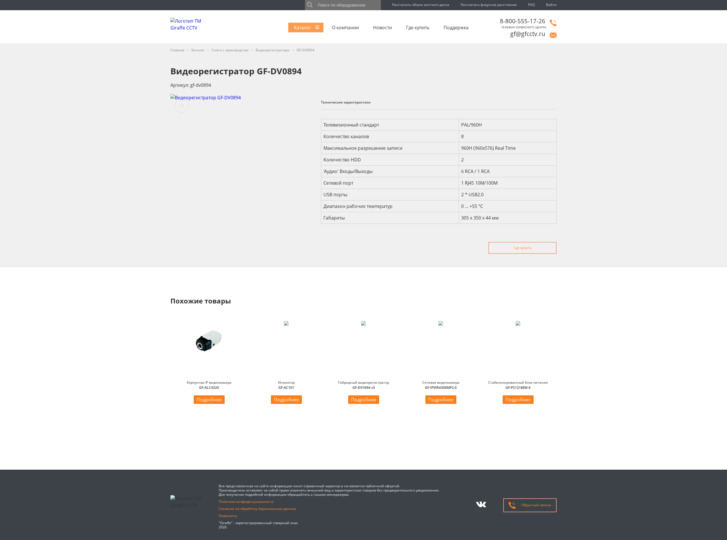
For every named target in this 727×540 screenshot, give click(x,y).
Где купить (417, 27)
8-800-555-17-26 (522, 21)
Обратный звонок (536, 505)
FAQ (531, 4)
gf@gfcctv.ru (527, 34)
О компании (345, 27)
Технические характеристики (346, 102)
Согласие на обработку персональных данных (257, 508)
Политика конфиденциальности (246, 501)
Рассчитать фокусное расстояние (489, 4)
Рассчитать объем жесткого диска (420, 4)
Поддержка (456, 27)
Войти (551, 4)
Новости (382, 27)
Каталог (302, 27)
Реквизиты (228, 515)
